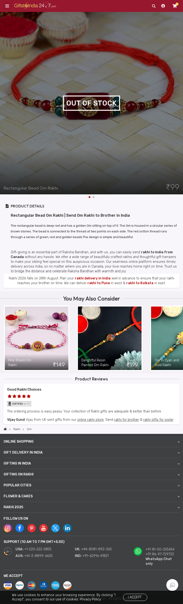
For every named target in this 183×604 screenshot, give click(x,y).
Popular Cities (17, 485)
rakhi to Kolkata (139, 283)
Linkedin (67, 528)
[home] (5, 429)
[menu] (7, 6)
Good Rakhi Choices (24, 389)
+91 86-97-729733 (160, 554)
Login (163, 6)
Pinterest (31, 528)
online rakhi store (90, 420)
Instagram (8, 528)
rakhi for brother (126, 420)
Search (153, 6)
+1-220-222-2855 (37, 549)
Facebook (19, 528)
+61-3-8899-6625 (38, 556)
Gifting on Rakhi (19, 474)
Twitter (55, 528)
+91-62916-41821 (95, 556)
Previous (3, 338)
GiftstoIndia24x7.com (35, 6)
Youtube (43, 528)
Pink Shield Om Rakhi (19, 362)
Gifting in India (17, 463)
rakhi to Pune (98, 283)
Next (179, 103)
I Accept (135, 597)
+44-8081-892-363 (96, 549)
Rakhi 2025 (13, 507)
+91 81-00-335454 (160, 549)
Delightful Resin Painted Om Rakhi (95, 362)
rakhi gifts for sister (158, 420)
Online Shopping (19, 442)
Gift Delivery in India (23, 453)
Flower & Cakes (18, 496)
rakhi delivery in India (93, 278)
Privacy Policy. (90, 599)
